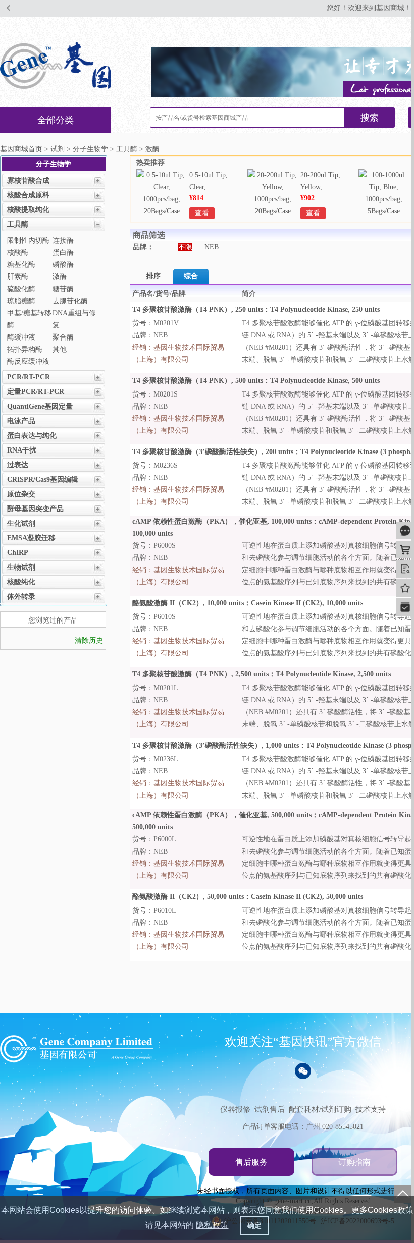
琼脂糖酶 (21, 301)
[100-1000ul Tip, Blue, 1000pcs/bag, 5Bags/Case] (383, 211)
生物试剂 (21, 567)
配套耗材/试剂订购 (320, 1109)
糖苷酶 (63, 289)
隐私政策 (212, 1225)
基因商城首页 (21, 149)
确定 (254, 1225)
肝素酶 (17, 276)
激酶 (60, 276)
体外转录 (21, 596)
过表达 (17, 465)
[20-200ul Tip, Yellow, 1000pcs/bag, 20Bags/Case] (272, 211)
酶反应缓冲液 (28, 361)
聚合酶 (63, 337)
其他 (60, 349)
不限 (185, 247)
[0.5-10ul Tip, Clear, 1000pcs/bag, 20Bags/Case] (161, 211)
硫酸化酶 (21, 289)
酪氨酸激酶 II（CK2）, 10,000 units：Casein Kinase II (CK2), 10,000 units (247, 603)
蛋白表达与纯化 (32, 435)
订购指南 (354, 1162)
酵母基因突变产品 (35, 509)
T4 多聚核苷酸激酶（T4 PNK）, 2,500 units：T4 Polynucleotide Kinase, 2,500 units (261, 674)
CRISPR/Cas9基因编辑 (42, 479)
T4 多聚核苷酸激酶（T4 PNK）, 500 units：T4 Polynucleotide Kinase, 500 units (256, 380)
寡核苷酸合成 (28, 180)
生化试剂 (21, 523)
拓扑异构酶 (24, 349)
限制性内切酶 (28, 240)
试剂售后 (269, 1109)
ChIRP (17, 552)
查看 (202, 213)
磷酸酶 (63, 264)
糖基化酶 (21, 264)
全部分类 (55, 120)
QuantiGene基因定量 (40, 406)
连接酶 (63, 240)
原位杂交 (21, 494)
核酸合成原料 (28, 195)
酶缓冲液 (21, 337)
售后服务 (251, 1162)
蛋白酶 (63, 252)
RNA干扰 (21, 450)
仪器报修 (235, 1109)
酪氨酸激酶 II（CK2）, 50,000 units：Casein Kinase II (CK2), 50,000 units (247, 896)
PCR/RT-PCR (28, 377)
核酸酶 (17, 252)
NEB (211, 247)
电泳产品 (21, 421)
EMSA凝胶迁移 (31, 538)
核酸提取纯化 (28, 209)
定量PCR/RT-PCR (35, 392)
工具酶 (17, 224)
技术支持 (370, 1109)
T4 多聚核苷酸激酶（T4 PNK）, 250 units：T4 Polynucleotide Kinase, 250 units (256, 309)
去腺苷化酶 (70, 301)
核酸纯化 (21, 582)
